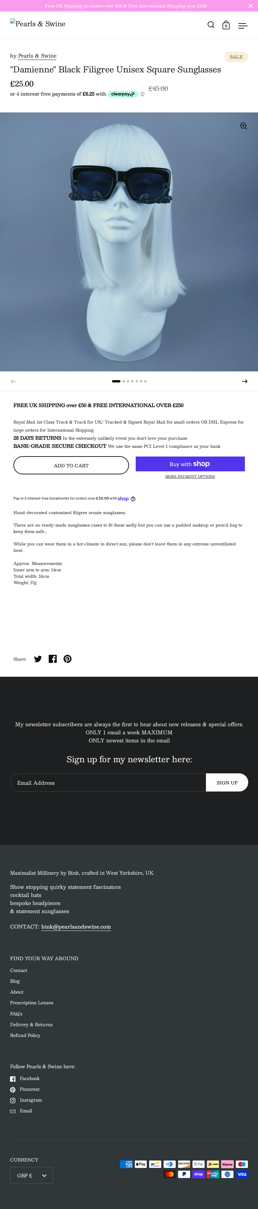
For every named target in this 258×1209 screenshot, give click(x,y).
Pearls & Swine (37, 55)
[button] (245, 381)
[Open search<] (211, 24)
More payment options (190, 476)
